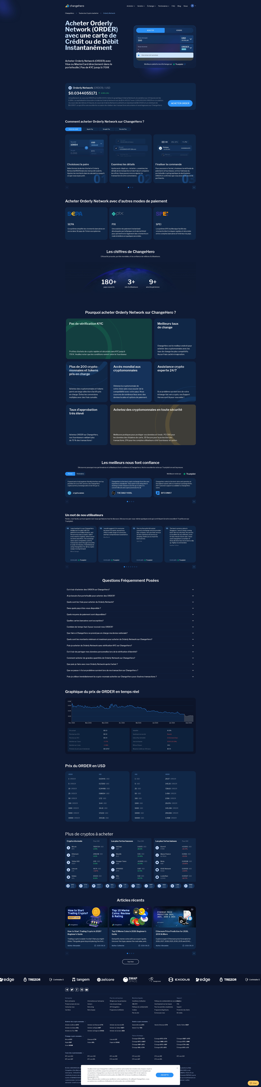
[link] (109, 13)
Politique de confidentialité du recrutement (167, 1001)
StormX (163, 846)
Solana (74, 876)
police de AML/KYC (118, 1075)
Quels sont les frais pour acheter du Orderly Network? (90, 602)
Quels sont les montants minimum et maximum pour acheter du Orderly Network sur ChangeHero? (109, 639)
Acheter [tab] (150, 30)
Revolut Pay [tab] (123, 129)
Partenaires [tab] (80, 474)
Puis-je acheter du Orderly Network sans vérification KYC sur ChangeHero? (99, 645)
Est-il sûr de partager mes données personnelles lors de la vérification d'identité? (102, 652)
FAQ (173, 6)
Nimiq (162, 861)
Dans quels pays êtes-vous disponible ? (84, 608)
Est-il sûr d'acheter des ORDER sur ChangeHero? (88, 589)
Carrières (68, 1010)
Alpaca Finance (165, 854)
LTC (125, 885)
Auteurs (90, 1004)
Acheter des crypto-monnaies (74, 1021)
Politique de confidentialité (140, 1007)
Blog (179, 6)
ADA (164, 885)
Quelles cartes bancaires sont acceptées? (85, 621)
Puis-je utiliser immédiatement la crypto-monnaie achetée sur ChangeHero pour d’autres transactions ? (112, 677)
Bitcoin (74, 846)
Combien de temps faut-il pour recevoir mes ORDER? (90, 627)
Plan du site (135, 1013)
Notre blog (91, 1007)
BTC (72, 885)
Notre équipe (91, 1010)
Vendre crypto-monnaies (140, 1021)
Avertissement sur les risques (163, 1004)
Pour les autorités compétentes (163, 1007)
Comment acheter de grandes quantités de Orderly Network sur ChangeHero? (101, 658)
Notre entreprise (70, 1001)
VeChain (119, 846)
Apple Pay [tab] (90, 129)
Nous (186, 6)
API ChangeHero (114, 1007)
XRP (151, 885)
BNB (190, 885)
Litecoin (74, 868)
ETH (85, 885)
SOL (112, 885)
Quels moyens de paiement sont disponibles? (86, 614)
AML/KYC (135, 1004)
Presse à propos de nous (72, 1004)
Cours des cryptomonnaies (73, 1053)
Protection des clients (183, 1010)
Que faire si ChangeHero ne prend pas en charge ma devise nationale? (97, 633)
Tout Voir (130, 962)
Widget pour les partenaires (118, 1001)
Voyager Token (121, 861)
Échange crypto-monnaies (73, 1036)
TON (137, 885)
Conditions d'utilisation (138, 1075)
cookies (103, 1079)
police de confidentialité (127, 1081)
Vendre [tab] (179, 30)
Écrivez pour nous (159, 1013)
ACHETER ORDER (180, 103)
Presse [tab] (70, 474)
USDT (99, 885)
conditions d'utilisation (104, 1081)
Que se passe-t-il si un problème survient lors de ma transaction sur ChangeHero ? (102, 670)
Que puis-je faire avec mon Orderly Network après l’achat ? (92, 664)
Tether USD (76, 861)
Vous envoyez (142, 38)
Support (179, 1007)
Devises (179, 1001)
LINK (177, 885)
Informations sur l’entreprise (96, 1001)
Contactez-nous (69, 1007)
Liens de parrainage (115, 1004)
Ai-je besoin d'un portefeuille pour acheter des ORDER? (91, 596)
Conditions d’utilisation (139, 1001)
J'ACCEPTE (165, 1075)
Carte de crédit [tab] (73, 129)
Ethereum (75, 854)
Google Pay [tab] (106, 129)
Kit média (179, 1013)
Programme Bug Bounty (161, 1010)
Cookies (134, 1010)
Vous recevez (142, 46)
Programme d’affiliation (117, 1010)
